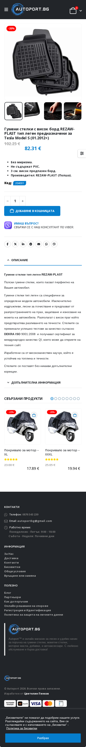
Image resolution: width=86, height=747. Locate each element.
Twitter (15, 244)
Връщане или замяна (20, 575)
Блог (7, 593)
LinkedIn (23, 244)
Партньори (12, 597)
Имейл (38, 244)
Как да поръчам (16, 601)
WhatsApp (46, 244)
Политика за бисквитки (21, 728)
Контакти (11, 562)
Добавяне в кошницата (34, 211)
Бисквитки (12, 567)
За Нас (9, 554)
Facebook (7, 244)
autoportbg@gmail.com (34, 521)
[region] (43, 728)
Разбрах (43, 738)
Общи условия (15, 571)
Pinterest (31, 244)
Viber (54, 244)
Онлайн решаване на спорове (26, 606)
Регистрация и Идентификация (27, 610)
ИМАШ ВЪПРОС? (44, 225)
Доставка (11, 558)
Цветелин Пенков (36, 693)
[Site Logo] (30, 9)
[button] (7, 9)
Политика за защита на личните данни (33, 614)
